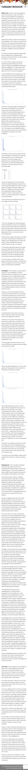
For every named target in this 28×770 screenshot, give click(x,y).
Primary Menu (25, 7)
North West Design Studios (14, 768)
